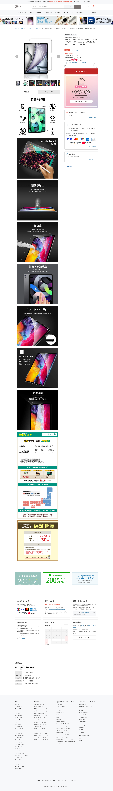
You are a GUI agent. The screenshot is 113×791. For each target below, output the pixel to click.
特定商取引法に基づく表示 (48, 781)
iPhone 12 (17, 740)
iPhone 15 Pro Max (19, 720)
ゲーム (81, 710)
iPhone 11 (17, 749)
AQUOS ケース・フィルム (40, 720)
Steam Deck (82, 721)
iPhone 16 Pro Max (19, 711)
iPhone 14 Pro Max (19, 729)
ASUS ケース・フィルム (40, 731)
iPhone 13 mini (18, 737)
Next (58, 56)
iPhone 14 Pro (18, 726)
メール (76, 613)
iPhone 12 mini (18, 746)
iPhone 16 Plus (18, 706)
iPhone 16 (17, 704)
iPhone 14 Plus (18, 724)
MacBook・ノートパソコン (87, 702)
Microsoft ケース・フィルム (63, 732)
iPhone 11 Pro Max (19, 753)
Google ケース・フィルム (40, 715)
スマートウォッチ (60, 706)
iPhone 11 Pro (18, 751)
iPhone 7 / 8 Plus (19, 766)
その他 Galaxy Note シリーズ (41, 713)
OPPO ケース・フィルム (40, 729)
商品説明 (26, 92)
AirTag (80, 740)
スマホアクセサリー (84, 732)
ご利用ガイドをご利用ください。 (57, 609)
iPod (80, 738)
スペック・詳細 (49, 92)
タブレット (59, 710)
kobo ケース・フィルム (62, 737)
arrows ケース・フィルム (40, 722)
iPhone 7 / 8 (18, 764)
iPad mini (58, 719)
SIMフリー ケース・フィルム (41, 735)
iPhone (17, 702)
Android (36, 702)
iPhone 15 (17, 713)
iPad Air (58, 715)
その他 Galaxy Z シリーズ (40, 706)
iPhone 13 (17, 731)
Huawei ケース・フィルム (62, 724)
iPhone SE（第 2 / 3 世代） (21, 755)
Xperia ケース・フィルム (40, 717)
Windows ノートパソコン (85, 706)
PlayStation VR (83, 717)
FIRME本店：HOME (19, 28)
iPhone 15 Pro (18, 717)
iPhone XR (17, 762)
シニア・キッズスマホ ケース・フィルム (44, 737)
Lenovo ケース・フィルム (62, 726)
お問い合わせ (74, 781)
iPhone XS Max (19, 760)
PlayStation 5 (82, 715)
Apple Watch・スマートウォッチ (66, 702)
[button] (3, 20)
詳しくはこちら (92, 147)
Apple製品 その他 (84, 736)
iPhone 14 (17, 722)
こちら (23, 638)
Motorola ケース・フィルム (41, 726)
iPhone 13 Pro (18, 733)
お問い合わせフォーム (87, 613)
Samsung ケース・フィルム (63, 728)
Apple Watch (59, 704)
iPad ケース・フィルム (34, 28)
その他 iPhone (18, 768)
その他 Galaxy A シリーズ (40, 711)
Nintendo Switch (83, 713)
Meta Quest (82, 719)
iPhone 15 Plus (18, 715)
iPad (57, 717)
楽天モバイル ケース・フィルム (41, 740)
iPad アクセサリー (60, 721)
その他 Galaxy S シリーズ (40, 709)
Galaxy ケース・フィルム (40, 704)
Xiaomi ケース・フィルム (40, 724)
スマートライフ (83, 725)
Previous (16, 56)
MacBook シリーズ (83, 704)
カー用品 (81, 730)
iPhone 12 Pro (18, 742)
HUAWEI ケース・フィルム (40, 733)
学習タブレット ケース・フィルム (64, 739)
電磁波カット (82, 727)
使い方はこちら (92, 117)
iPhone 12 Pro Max (19, 744)
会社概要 (38, 781)
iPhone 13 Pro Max (19, 735)
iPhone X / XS (18, 757)
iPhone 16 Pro (18, 709)
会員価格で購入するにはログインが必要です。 (75, 62)
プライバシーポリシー (63, 781)
